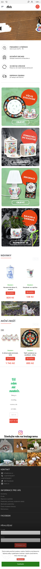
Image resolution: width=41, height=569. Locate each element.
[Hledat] (28, 2)
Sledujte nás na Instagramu (21, 436)
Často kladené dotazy (8, 506)
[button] (2, 25)
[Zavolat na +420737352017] (7, 1)
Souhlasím (20, 564)
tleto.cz (6, 483)
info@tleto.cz (8, 473)
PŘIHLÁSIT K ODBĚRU (13, 421)
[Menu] (2, 6)
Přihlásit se (20, 545)
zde (25, 555)
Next (37, 259)
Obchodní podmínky (7, 504)
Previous (34, 259)
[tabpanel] (10, 281)
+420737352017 (9, 476)
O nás (3, 496)
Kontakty (4, 494)
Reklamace (4, 509)
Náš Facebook (9, 481)
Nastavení (20, 559)
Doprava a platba (7, 499)
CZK (37, 2)
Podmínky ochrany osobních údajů (12, 501)
